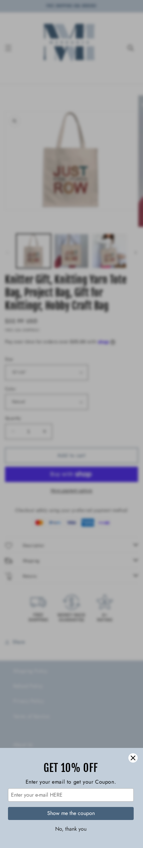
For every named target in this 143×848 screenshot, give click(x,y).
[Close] (133, 758)
